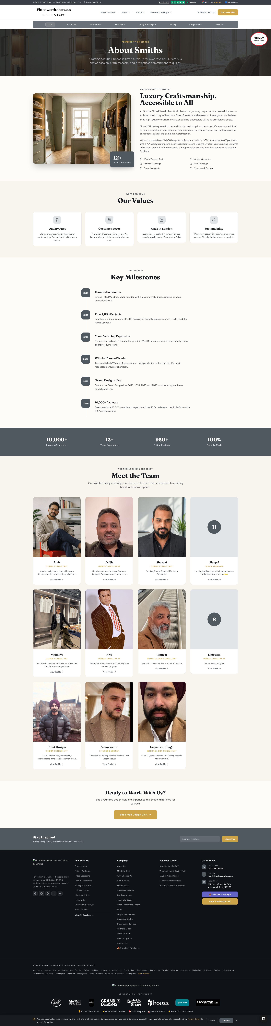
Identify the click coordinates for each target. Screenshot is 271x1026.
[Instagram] (41, 893)
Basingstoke (131, 973)
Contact (140, 12)
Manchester (37, 970)
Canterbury (117, 970)
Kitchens (119, 24)
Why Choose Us (124, 876)
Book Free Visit (228, 12)
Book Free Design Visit (133, 814)
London (48, 970)
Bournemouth (142, 970)
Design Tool (194, 24)
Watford (217, 970)
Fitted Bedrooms (82, 876)
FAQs (119, 909)
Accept (226, 1020)
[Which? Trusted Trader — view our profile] (259, 39)
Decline (212, 1020)
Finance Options (124, 938)
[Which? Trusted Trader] (56, 1003)
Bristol (126, 970)
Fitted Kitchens (81, 909)
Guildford (95, 970)
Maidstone (105, 970)
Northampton (38, 973)
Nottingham (82, 973)
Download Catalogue (159, 12)
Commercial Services (126, 924)
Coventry (49, 973)
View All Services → (84, 915)
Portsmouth (155, 970)
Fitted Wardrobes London (128, 904)
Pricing (173, 24)
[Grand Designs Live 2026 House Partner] (91, 1003)
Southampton (67, 970)
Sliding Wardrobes (83, 885)
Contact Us (122, 943)
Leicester (71, 973)
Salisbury (109, 973)
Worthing (174, 970)
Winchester (119, 973)
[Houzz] (158, 1002)
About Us (121, 866)
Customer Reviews (125, 890)
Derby (91, 973)
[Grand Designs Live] (75, 1002)
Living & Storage (146, 24)
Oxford (86, 970)
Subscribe (230, 839)
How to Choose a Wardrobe (172, 885)
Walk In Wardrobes (83, 880)
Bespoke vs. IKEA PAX (169, 866)
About (124, 12)
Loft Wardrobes (82, 890)
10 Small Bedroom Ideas (170, 880)
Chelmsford (197, 970)
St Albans (207, 970)
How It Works (123, 880)
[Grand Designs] (110, 1002)
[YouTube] (60, 893)
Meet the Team (124, 871)
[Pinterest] (47, 893)
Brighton (56, 970)
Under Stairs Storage (84, 904)
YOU (50, 24)
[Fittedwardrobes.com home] (54, 12)
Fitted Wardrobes (83, 871)
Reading (78, 970)
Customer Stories (125, 919)
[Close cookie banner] (236, 1020)
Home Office (81, 900)
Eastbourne (185, 970)
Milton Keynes (228, 970)
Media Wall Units (82, 895)
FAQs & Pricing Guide (169, 876)
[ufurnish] (182, 1002)
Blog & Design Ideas (126, 914)
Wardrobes (94, 24)
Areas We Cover (108, 12)
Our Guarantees (124, 895)
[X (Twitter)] (53, 893)
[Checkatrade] (208, 1002)
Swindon (99, 973)
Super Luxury (81, 866)
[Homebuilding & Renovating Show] (134, 1002)
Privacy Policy (194, 1019)
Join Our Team (123, 933)
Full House (71, 24)
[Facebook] (35, 893)
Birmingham (60, 973)
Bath (133, 970)
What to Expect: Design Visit (172, 871)
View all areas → (145, 973)
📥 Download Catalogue (128, 948)
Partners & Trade (125, 928)
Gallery (218, 24)
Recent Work (123, 885)
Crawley (165, 970)
